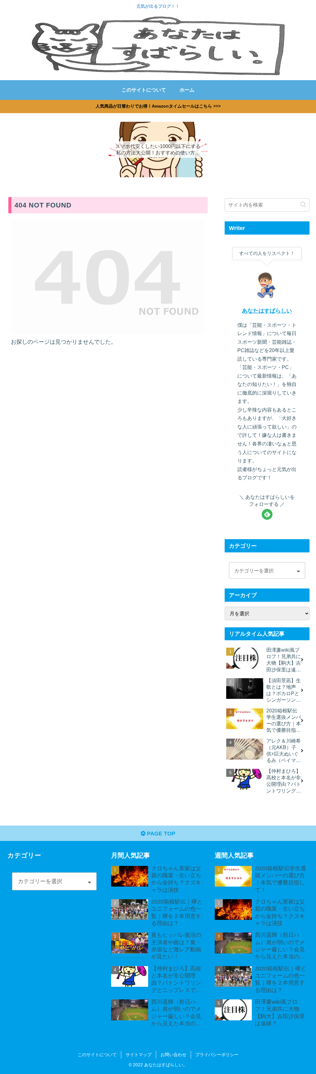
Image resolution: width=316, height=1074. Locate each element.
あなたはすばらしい (267, 311)
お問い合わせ (173, 1054)
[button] (303, 204)
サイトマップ (139, 1054)
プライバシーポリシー (217, 1054)
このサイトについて (97, 1054)
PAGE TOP (160, 833)
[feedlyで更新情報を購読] (267, 514)
